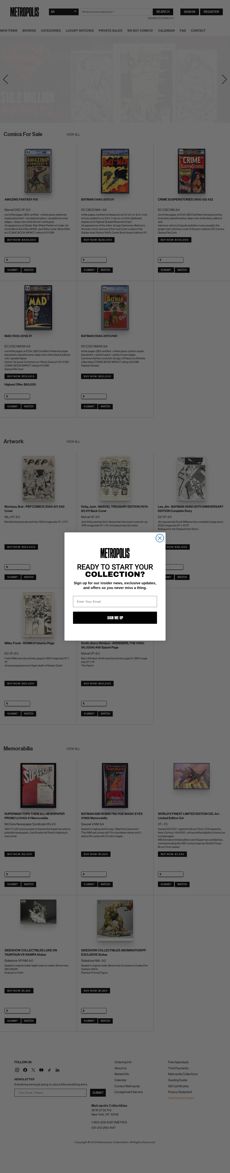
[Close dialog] (160, 538)
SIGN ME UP (115, 617)
